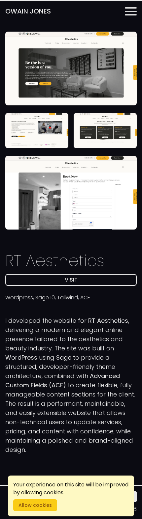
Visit (94, 281)
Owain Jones (28, 11)
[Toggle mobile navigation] (131, 11)
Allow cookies (35, 505)
